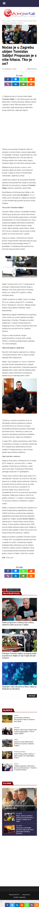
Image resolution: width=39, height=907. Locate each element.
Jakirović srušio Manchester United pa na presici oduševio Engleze (24, 744)
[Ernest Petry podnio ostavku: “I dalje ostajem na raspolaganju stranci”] (7, 755)
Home (4, 21)
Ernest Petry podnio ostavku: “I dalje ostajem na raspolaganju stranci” (24, 756)
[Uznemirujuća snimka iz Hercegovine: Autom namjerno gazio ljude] (7, 719)
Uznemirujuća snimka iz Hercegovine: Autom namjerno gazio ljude (24, 719)
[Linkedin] (15, 84)
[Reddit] (31, 79)
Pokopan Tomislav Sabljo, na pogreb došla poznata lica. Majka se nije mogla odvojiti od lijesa (19, 655)
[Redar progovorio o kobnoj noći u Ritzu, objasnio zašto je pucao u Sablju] (19, 609)
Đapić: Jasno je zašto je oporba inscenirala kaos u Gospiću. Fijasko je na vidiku (25, 818)
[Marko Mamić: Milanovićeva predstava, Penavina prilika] (19, 799)
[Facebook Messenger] (15, 79)
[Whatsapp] (23, 79)
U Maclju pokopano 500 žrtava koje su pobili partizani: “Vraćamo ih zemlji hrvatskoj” (25, 768)
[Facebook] (8, 79)
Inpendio (22, 897)
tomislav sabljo (13, 590)
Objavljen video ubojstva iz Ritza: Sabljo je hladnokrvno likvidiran (19, 688)
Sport (16, 739)
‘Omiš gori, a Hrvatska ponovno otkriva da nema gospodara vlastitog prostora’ (24, 830)
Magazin (16, 727)
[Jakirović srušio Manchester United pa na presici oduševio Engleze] (7, 743)
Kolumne (19, 813)
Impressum (26, 895)
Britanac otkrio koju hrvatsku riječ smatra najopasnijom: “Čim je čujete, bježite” (25, 731)
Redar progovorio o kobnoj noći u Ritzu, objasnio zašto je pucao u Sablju (18, 623)
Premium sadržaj (19, 751)
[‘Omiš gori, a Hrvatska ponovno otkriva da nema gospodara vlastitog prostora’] (9, 829)
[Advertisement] (19, 130)
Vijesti (8, 21)
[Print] (31, 84)
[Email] (23, 84)
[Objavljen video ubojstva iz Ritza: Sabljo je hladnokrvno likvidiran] (19, 673)
